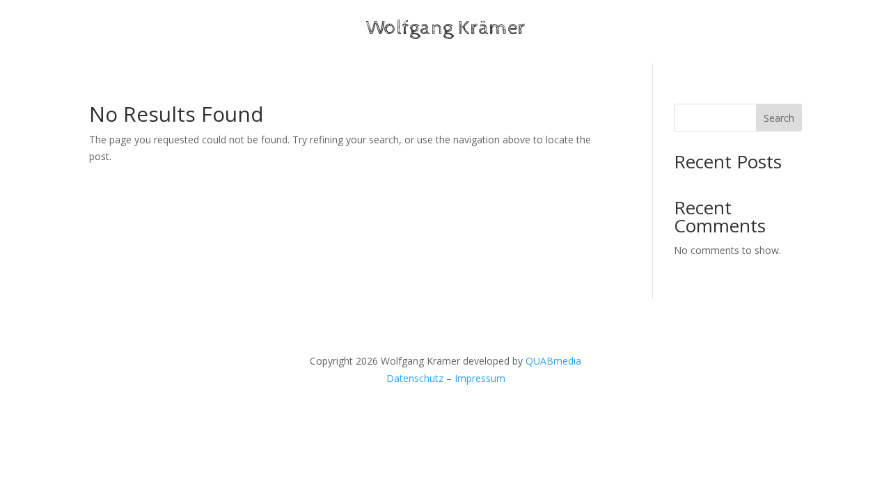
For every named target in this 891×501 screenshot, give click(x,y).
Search (779, 118)
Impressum (480, 378)
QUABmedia (553, 360)
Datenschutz (414, 378)
